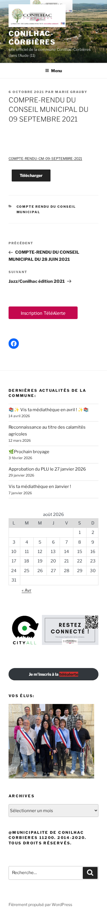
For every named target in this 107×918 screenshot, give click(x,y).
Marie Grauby (71, 92)
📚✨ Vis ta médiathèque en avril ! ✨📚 (49, 409)
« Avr (26, 590)
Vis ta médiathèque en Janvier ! (40, 486)
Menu (56, 70)
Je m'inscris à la (53, 674)
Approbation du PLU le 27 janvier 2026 (47, 469)
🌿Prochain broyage (29, 451)
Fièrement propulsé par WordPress (40, 904)
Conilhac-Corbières (32, 37)
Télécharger (31, 175)
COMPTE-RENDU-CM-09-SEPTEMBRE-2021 (45, 158)
